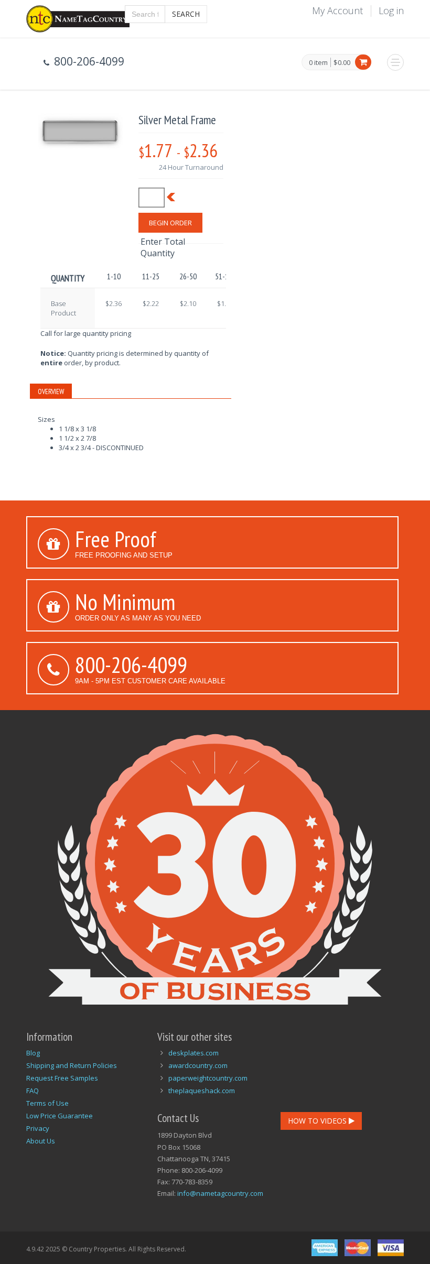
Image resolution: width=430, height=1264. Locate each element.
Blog (33, 1053)
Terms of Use (47, 1103)
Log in (391, 10)
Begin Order (170, 222)
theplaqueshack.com (201, 1090)
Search (186, 14)
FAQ (32, 1090)
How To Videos (318, 1121)
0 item (318, 63)
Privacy (37, 1128)
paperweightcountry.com (208, 1078)
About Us (40, 1141)
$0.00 (342, 62)
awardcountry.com (198, 1065)
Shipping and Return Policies (71, 1065)
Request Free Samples (62, 1078)
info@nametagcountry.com (220, 1193)
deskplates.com (193, 1053)
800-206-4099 (131, 664)
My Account (337, 10)
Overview (51, 391)
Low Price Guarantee (59, 1115)
